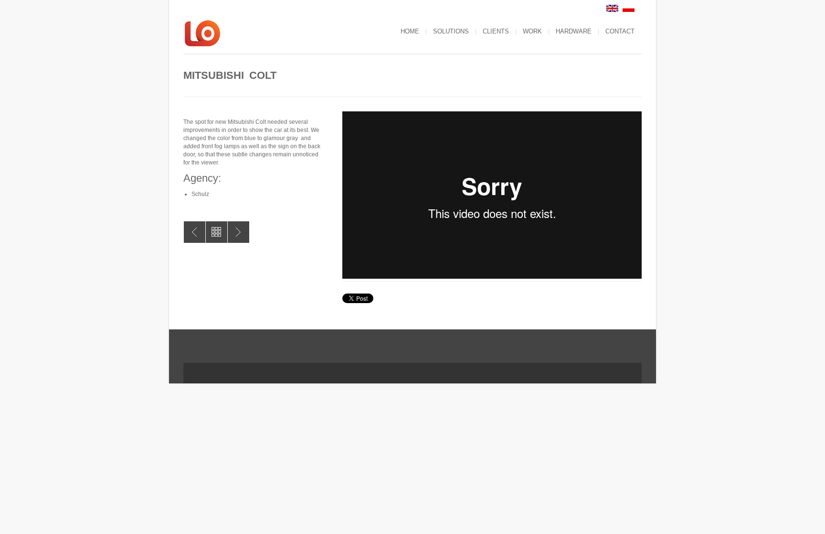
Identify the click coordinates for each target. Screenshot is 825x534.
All (216, 232)
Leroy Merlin (194, 232)
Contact (620, 31)
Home (410, 31)
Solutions (451, 31)
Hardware (574, 31)
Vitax (238, 232)
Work (532, 31)
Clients (496, 31)
